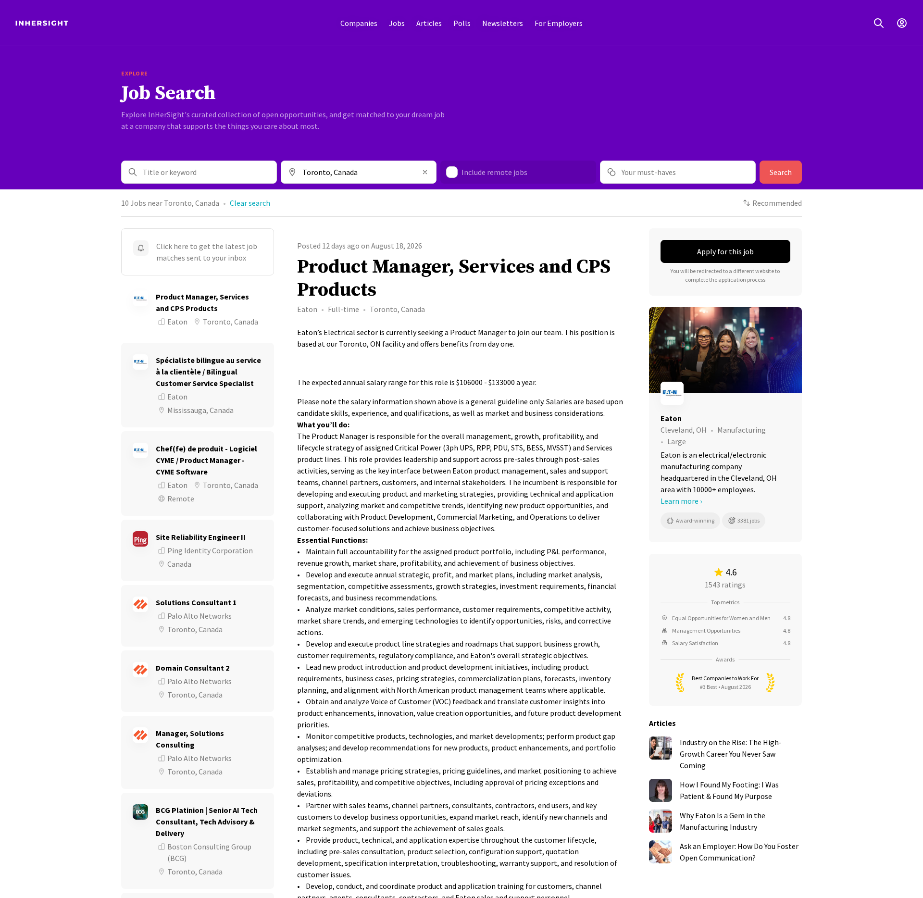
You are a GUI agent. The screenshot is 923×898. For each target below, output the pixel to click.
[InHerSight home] (42, 23)
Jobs (397, 23)
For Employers (559, 23)
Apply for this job (725, 251)
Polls (462, 23)
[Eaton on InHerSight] (725, 393)
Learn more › (681, 501)
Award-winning (695, 520)
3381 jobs (748, 520)
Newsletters (502, 23)
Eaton (307, 309)
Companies (358, 23)
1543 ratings (725, 584)
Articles (429, 23)
